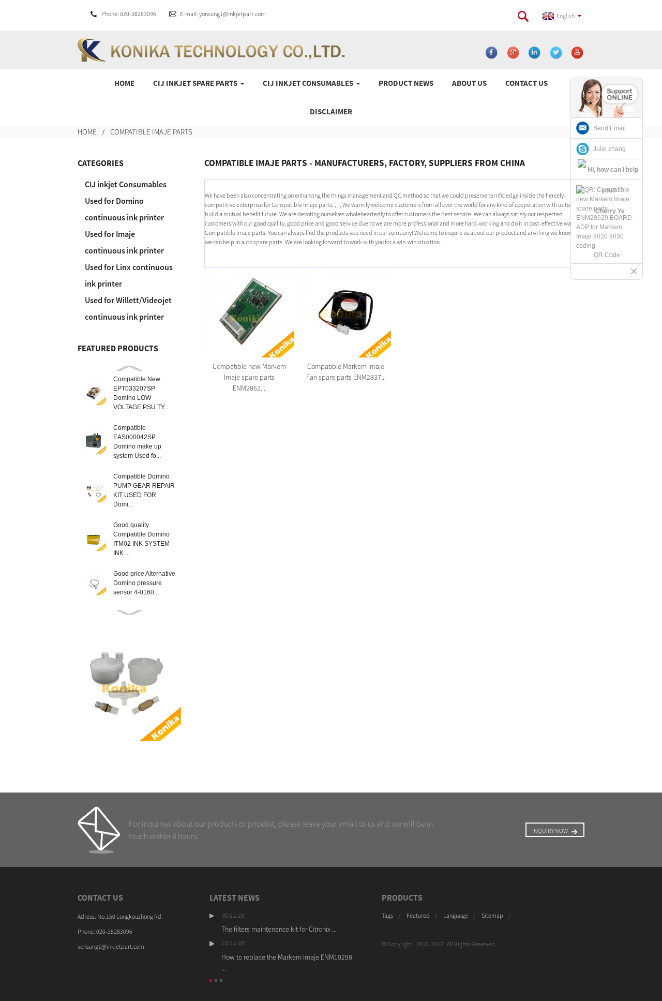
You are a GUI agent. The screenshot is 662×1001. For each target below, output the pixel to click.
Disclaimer (331, 111)
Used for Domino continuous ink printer (124, 209)
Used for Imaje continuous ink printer (124, 242)
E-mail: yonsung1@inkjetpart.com (223, 14)
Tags (387, 915)
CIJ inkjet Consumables (308, 83)
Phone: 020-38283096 (128, 14)
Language (455, 915)
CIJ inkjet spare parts (195, 83)
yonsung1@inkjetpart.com (111, 946)
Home (124, 83)
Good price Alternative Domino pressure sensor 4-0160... (144, 583)
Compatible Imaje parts (151, 132)
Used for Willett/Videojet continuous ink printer (128, 308)
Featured (418, 915)
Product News (406, 83)
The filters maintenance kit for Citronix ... (279, 929)
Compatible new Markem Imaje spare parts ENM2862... (249, 377)
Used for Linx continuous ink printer (129, 275)
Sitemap (492, 915)
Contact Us (526, 83)
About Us (469, 83)
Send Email (609, 128)
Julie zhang (609, 149)
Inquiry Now (550, 830)
